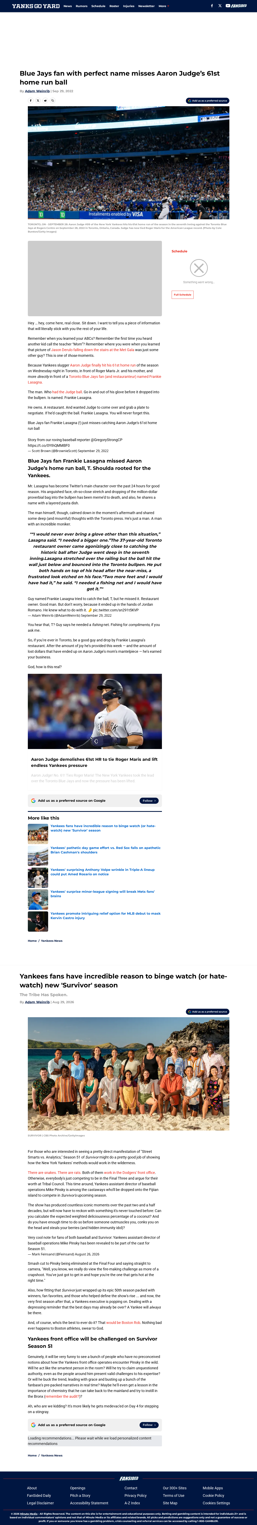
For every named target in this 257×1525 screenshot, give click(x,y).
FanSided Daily (39, 1495)
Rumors (81, 6)
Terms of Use (173, 1495)
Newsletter (146, 6)
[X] (220, 5)
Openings (77, 1488)
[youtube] (228, 5)
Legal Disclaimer (40, 1503)
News (68, 6)
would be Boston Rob (123, 1322)
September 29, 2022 (93, 451)
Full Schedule (182, 294)
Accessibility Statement (89, 1503)
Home (32, 941)
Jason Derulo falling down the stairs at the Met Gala (92, 350)
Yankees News (51, 941)
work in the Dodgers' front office (129, 1172)
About (32, 1488)
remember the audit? (62, 1396)
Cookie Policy (213, 1495)
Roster (114, 6)
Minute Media (28, 1513)
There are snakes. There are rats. (54, 1172)
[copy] (52, 100)
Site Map (170, 1503)
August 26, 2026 (87, 1254)
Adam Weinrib (37, 91)
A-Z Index (132, 1503)
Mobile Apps (213, 1488)
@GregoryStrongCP (106, 440)
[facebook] (212, 5)
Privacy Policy (136, 1495)
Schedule (98, 6)
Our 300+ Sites (175, 1488)
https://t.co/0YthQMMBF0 (49, 445)
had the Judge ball (67, 392)
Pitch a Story (80, 1495)
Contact (131, 1488)
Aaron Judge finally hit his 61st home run (103, 365)
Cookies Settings (216, 1503)
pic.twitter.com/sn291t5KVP (116, 610)
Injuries (128, 6)
